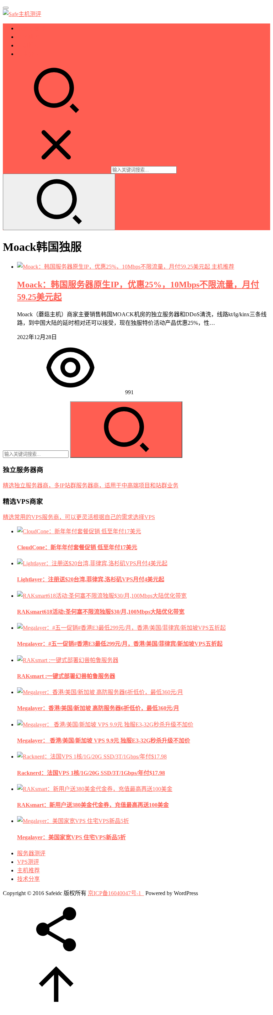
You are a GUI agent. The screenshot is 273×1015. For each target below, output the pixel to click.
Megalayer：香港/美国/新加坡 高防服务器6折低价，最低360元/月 (98, 708)
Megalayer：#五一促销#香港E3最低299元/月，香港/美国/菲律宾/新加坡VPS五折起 (120, 644)
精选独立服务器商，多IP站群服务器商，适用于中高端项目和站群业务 (90, 485)
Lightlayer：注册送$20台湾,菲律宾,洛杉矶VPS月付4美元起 (90, 579)
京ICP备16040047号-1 (114, 893)
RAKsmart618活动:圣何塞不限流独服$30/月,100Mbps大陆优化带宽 (100, 612)
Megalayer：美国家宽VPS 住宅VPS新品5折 (71, 837)
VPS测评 (28, 37)
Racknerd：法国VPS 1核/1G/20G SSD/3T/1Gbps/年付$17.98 (91, 773)
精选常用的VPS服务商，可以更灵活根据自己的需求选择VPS (79, 517)
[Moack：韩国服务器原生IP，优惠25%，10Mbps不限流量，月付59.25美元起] (114, 267)
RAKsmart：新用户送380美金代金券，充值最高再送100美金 (93, 805)
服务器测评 (31, 28)
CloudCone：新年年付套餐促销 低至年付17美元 (77, 547)
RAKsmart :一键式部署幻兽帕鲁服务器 (66, 676)
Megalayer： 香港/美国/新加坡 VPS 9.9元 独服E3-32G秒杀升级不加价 (103, 741)
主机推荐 (28, 45)
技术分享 (28, 54)
